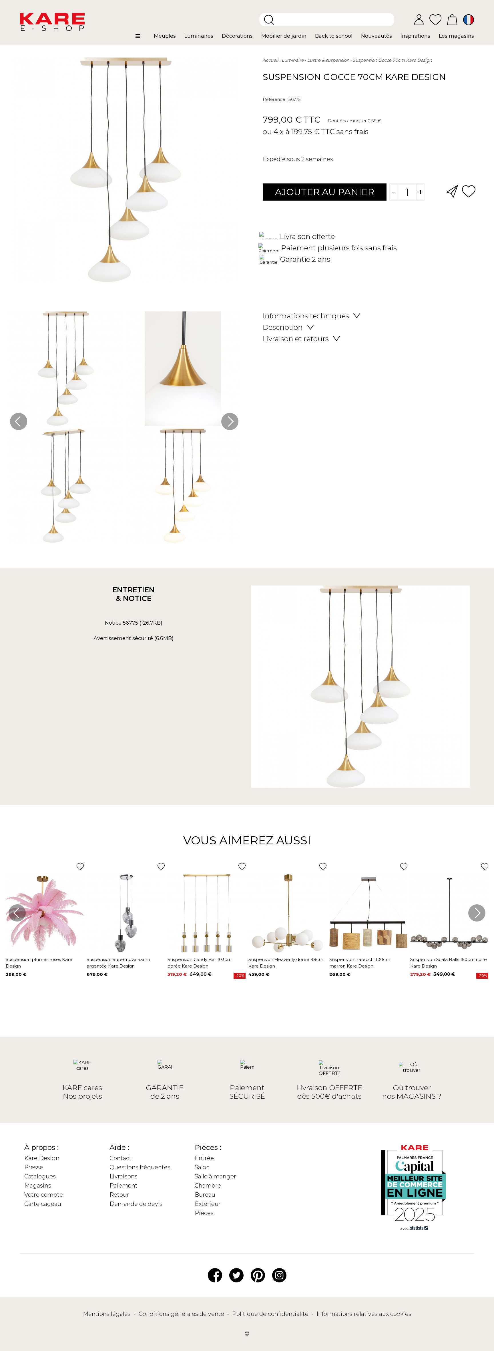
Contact (120, 1158)
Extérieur (208, 1203)
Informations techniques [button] (306, 315)
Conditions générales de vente (182, 1313)
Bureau (205, 1194)
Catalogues (40, 1176)
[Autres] (143, 38)
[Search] (269, 20)
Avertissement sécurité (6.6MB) (133, 638)
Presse (33, 1167)
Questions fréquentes (139, 1167)
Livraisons (123, 1176)
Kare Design (41, 1158)
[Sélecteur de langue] (468, 19)
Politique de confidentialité (271, 1313)
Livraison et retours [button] (296, 338)
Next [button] (229, 421)
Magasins (37, 1185)
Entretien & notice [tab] (133, 594)
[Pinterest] (258, 1274)
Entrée (204, 1158)
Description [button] (283, 327)
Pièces (204, 1213)
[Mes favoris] (435, 19)
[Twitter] (236, 1274)
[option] (124, 428)
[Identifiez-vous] (419, 19)
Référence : (275, 99)
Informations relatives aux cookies (363, 1313)
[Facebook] (215, 1274)
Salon (202, 1167)
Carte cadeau (42, 1203)
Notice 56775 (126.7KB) (133, 623)
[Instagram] (279, 1274)
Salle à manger (215, 1176)
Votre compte (43, 1194)
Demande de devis (136, 1203)
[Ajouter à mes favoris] (468, 190)
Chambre (208, 1185)
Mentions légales (107, 1313)
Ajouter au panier (324, 191)
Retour (119, 1194)
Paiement (123, 1185)
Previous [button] (18, 421)
